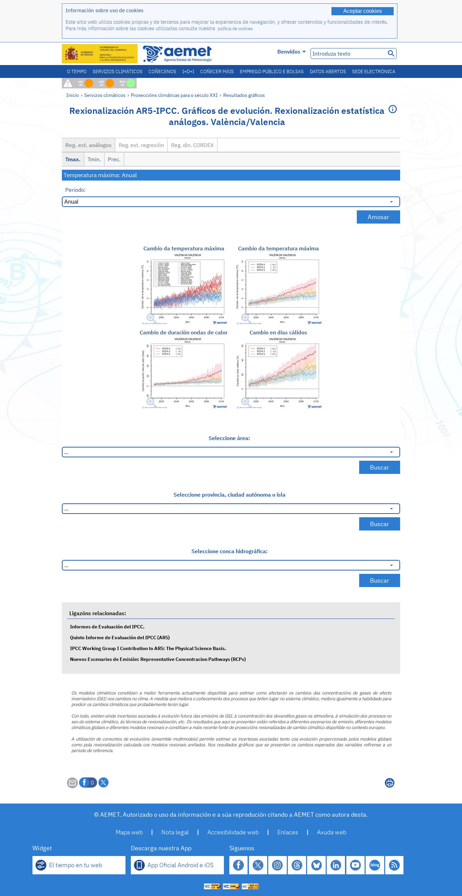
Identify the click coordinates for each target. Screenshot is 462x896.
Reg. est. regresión (141, 145)
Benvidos (288, 51)
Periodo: (75, 189)
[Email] (72, 786)
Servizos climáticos (117, 71)
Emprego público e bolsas (272, 71)
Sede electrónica (373, 71)
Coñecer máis (217, 71)
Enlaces (287, 832)
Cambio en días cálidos (278, 332)
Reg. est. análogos (88, 145)
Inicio (72, 95)
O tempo (77, 71)
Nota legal (175, 832)
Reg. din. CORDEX (192, 145)
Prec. (114, 159)
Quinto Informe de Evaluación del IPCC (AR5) (120, 637)
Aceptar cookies (362, 11)
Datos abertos (328, 71)
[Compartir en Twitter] (103, 782)
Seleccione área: (229, 438)
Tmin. (94, 159)
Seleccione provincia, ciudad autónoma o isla (229, 494)
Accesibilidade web (233, 832)
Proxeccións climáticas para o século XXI (174, 95)
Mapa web (129, 832)
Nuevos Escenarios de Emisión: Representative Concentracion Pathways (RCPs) (158, 659)
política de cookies (235, 29)
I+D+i (188, 71)
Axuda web (331, 832)
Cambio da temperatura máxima (183, 248)
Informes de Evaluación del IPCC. (107, 626)
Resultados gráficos (244, 95)
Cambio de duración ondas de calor (184, 332)
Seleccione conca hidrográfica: (229, 551)
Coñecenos (162, 71)
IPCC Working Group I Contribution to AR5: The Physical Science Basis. (148, 648)
